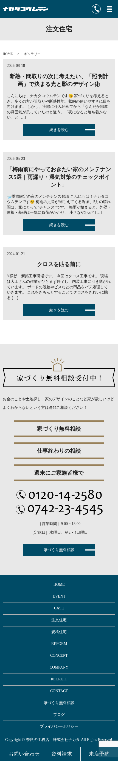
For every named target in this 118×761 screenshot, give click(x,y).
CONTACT (59, 691)
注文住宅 (59, 620)
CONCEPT (59, 655)
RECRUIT (59, 679)
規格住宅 (59, 632)
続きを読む (59, 130)
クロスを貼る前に (59, 264)
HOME (8, 54)
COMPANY (59, 667)
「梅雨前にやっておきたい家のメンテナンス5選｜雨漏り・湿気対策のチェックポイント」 (59, 177)
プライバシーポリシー (59, 726)
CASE (59, 608)
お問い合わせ (24, 754)
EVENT (59, 596)
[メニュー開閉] (109, 9)
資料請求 (61, 754)
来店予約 (99, 754)
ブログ (59, 715)
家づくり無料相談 (59, 550)
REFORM (59, 644)
